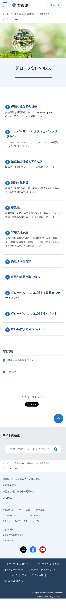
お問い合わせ (26, 564)
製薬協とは (8, 510)
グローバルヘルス (11, 515)
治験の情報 (8, 529)
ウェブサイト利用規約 (48, 564)
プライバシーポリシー (13, 569)
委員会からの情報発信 (13, 535)
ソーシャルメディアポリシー (42, 569)
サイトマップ (9, 564)
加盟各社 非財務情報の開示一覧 (19, 491)
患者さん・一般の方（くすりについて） (21, 521)
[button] (5, 5)
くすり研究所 (9, 485)
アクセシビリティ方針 (32, 575)
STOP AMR (8, 497)
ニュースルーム (33, 515)
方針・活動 (24, 510)
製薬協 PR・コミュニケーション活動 (21, 478)
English (6, 540)
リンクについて (10, 575)
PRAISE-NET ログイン (13, 581)
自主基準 (40, 510)
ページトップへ (59, 416)
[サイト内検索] (54, 5)
